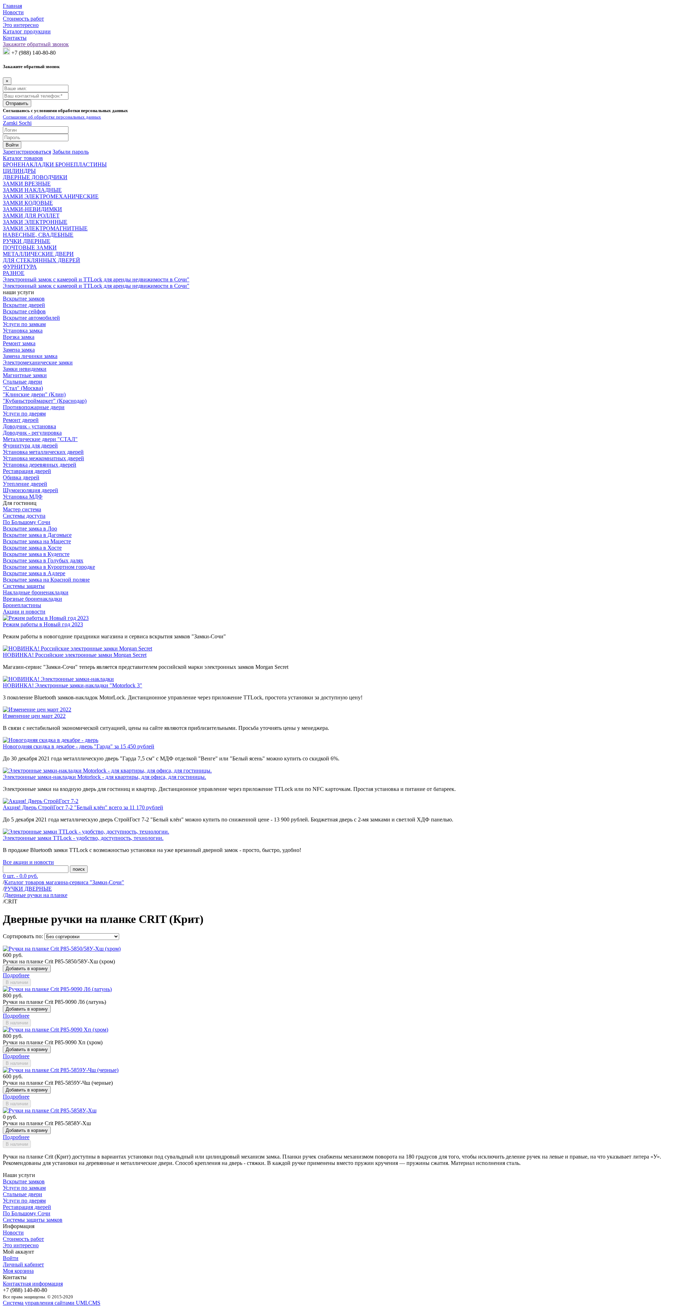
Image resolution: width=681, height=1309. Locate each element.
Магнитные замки (25, 375)
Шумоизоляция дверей (30, 490)
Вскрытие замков (24, 299)
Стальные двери (22, 382)
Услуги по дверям (24, 414)
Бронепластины (22, 605)
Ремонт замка (19, 343)
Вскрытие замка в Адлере (34, 573)
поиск (79, 869)
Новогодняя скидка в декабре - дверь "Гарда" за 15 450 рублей (78, 746)
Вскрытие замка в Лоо (30, 529)
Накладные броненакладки (35, 592)
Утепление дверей (25, 484)
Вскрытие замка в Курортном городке (49, 567)
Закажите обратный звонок (36, 44)
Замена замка (19, 350)
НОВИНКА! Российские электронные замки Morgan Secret (74, 655)
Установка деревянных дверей (39, 465)
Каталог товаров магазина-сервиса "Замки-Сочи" (64, 882)
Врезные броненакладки (32, 599)
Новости (13, 12)
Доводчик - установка (29, 426)
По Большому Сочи (26, 522)
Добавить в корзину (27, 968)
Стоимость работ (23, 19)
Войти (10, 1258)
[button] (27, 152)
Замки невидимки (24, 369)
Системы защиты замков (32, 1220)
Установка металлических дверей (43, 452)
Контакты (15, 38)
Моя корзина (18, 1271)
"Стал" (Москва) (23, 388)
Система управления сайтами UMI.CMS (51, 1303)
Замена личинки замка (30, 356)
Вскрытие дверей (24, 305)
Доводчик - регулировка (32, 433)
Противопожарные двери (34, 407)
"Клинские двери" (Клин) (34, 394)
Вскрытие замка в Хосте (32, 548)
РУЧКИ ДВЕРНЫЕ (28, 889)
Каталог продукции (27, 31)
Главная (12, 6)
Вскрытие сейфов (24, 311)
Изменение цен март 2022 (34, 716)
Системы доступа (24, 516)
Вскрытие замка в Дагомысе (37, 535)
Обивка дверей (21, 477)
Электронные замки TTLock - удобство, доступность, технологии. (83, 838)
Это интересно (21, 25)
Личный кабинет (23, 1264)
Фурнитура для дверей (30, 445)
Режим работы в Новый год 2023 (43, 624)
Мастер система (22, 509)
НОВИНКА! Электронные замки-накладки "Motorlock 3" (72, 685)
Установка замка (23, 331)
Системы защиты (24, 586)
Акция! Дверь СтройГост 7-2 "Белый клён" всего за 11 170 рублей (83, 807)
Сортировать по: (23, 936)
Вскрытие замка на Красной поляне (46, 580)
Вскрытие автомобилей (31, 318)
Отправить (17, 103)
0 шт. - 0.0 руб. (20, 876)
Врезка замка (18, 337)
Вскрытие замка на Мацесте (37, 541)
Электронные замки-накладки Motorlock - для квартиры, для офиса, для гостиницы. (104, 777)
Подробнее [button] (16, 975)
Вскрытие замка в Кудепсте (36, 554)
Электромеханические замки (38, 362)
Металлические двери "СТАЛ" (40, 439)
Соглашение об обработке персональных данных (52, 117)
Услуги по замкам (24, 324)
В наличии (17, 982)
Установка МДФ (23, 497)
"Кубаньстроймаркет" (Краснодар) (45, 401)
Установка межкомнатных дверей (43, 458)
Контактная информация (33, 1284)
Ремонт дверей (21, 420)
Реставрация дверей (27, 471)
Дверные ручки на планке (35, 895)
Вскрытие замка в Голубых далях (43, 560)
